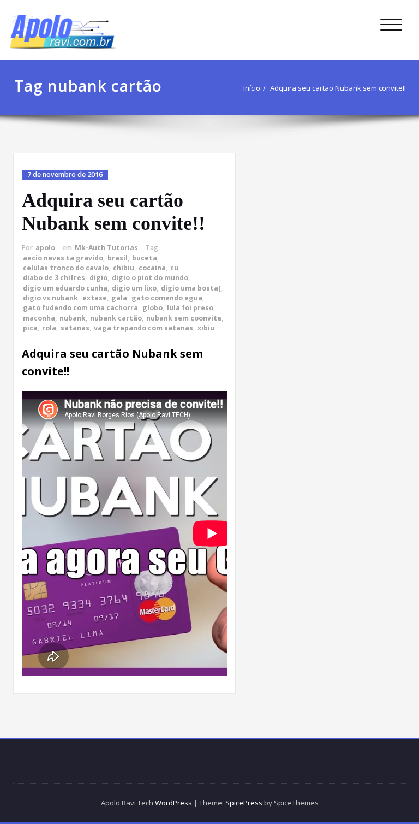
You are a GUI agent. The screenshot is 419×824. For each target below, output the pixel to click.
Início (251, 88)
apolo (45, 247)
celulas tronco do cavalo (66, 267)
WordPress (173, 803)
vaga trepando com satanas (143, 328)
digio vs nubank (50, 298)
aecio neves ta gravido (63, 258)
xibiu (205, 328)
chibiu (123, 267)
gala (119, 298)
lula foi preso (190, 307)
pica (30, 328)
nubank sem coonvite (184, 318)
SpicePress (243, 803)
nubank (72, 318)
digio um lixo (134, 288)
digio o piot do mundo (150, 277)
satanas (75, 328)
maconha (39, 318)
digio (98, 277)
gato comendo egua (166, 298)
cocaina (152, 267)
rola (49, 328)
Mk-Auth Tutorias (106, 247)
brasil (117, 258)
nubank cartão (116, 318)
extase (94, 298)
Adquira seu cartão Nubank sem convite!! (338, 88)
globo (152, 307)
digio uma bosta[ (191, 288)
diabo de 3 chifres (54, 277)
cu (174, 267)
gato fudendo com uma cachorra (80, 307)
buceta (144, 258)
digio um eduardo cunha (65, 288)
